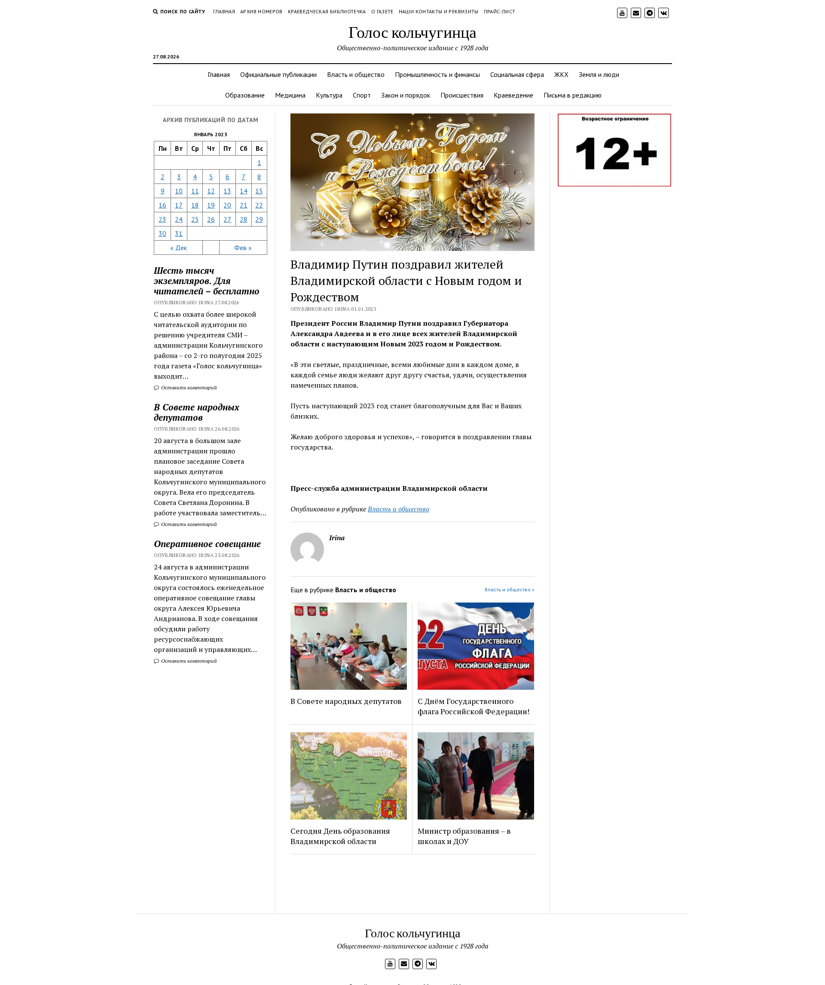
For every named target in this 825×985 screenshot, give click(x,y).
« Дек (178, 247)
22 (259, 205)
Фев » (243, 247)
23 (162, 219)
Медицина (290, 95)
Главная (224, 11)
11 (195, 191)
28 (244, 219)
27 (227, 219)
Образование (245, 95)
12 (211, 191)
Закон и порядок (405, 95)
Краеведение (513, 95)
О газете (382, 11)
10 (179, 191)
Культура (329, 95)
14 (244, 191)
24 (179, 219)
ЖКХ (561, 74)
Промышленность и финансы (437, 74)
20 (227, 205)
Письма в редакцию (573, 95)
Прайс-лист (500, 11)
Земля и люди (599, 74)
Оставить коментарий (188, 387)
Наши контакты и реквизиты (439, 11)
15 (259, 191)
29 (259, 219)
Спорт (362, 95)
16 (162, 205)
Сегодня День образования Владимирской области (340, 836)
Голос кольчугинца (412, 32)
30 (162, 233)
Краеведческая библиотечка (327, 11)
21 (244, 205)
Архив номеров (261, 11)
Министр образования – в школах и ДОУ (464, 836)
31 (179, 233)
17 (179, 205)
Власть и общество (356, 74)
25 (195, 219)
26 (211, 219)
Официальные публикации (278, 74)
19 (211, 205)
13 (227, 191)
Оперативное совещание (207, 543)
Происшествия (461, 95)
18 (195, 205)
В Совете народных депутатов (196, 412)
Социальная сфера (517, 74)
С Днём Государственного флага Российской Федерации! (473, 706)
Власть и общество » (510, 589)
